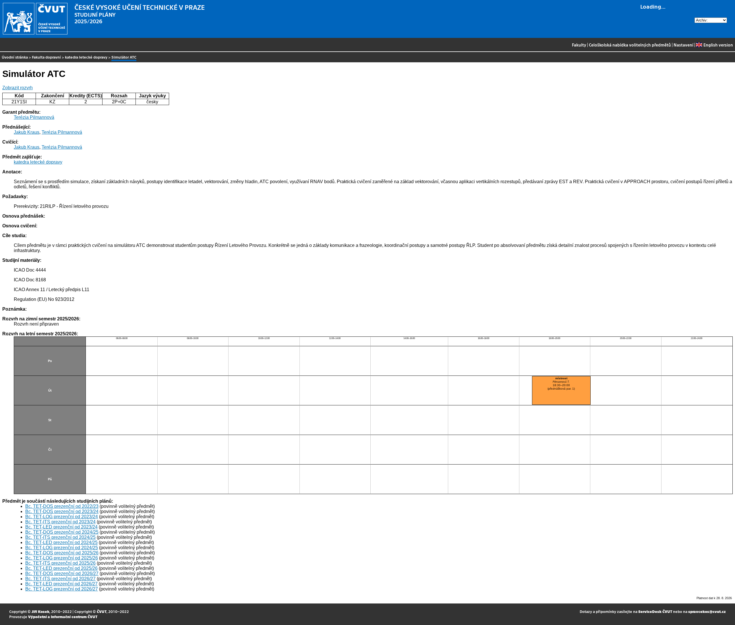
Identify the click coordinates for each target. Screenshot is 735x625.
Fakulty (579, 44)
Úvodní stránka (15, 57)
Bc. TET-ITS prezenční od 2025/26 (60, 563)
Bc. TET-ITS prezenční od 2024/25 (60, 537)
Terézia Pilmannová (34, 117)
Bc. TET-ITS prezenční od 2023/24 (60, 521)
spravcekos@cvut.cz (707, 611)
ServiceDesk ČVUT (655, 611)
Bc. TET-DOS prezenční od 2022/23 (61, 506)
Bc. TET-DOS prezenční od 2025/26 (61, 552)
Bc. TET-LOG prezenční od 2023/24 (61, 516)
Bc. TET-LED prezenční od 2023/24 (61, 527)
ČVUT (102, 611)
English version (718, 44)
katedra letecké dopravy (86, 57)
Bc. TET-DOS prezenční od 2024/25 (61, 532)
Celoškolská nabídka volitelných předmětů (630, 44)
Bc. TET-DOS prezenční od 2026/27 (61, 573)
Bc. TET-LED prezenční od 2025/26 (61, 568)
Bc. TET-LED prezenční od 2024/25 (61, 542)
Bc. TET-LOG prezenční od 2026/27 (61, 589)
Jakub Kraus (26, 132)
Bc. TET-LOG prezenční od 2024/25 (61, 547)
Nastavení (683, 44)
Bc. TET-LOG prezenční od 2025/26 (61, 558)
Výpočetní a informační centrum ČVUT (62, 616)
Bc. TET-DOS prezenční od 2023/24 (61, 511)
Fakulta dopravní (46, 57)
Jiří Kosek (40, 611)
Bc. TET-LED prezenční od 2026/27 (61, 583)
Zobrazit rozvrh (17, 87)
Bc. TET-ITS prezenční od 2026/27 (60, 578)
